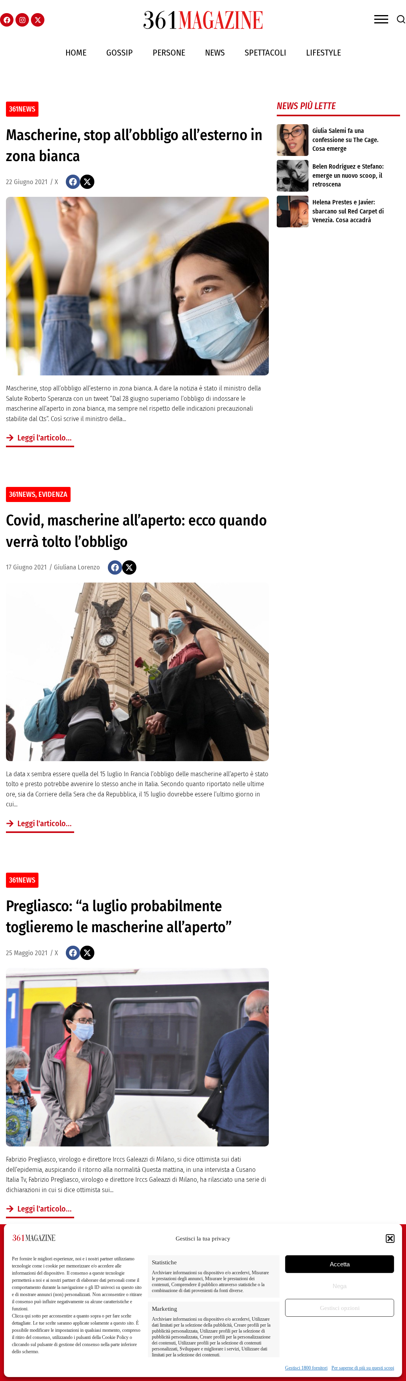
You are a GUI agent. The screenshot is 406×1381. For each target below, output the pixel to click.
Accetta (340, 1264)
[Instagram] (22, 20)
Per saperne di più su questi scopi (362, 1368)
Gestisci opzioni (340, 1308)
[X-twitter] (37, 20)
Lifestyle (323, 52)
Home (75, 52)
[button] (390, 1239)
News (215, 52)
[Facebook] (6, 20)
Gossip (119, 52)
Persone (169, 52)
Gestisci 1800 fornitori (306, 1368)
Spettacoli (265, 52)
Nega (340, 1286)
